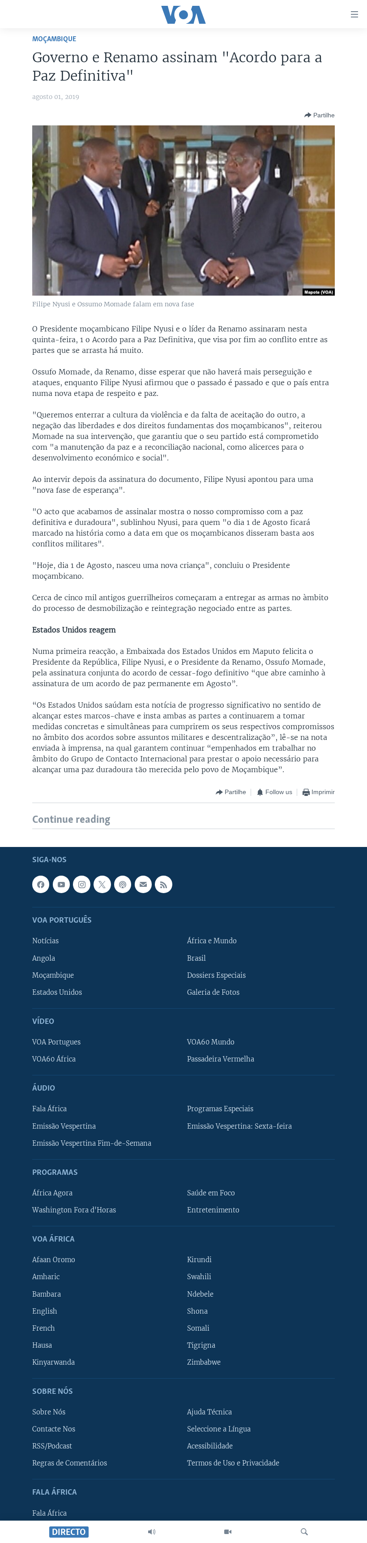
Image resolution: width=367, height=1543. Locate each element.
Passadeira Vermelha (220, 1059)
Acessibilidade (210, 1446)
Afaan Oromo (53, 1260)
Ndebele (200, 1294)
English (44, 1311)
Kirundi (199, 1260)
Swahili (199, 1277)
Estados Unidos (57, 992)
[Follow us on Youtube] (61, 884)
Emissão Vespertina (64, 1126)
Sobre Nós (48, 1412)
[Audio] (151, 1532)
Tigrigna (201, 1345)
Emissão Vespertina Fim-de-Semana (91, 1143)
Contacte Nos (53, 1429)
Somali (198, 1328)
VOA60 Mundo (211, 1042)
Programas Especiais (220, 1109)
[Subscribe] (143, 884)
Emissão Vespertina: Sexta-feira (239, 1126)
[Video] (227, 1532)
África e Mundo (212, 941)
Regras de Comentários (69, 1463)
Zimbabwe (204, 1362)
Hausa (42, 1345)
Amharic (46, 1277)
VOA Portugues (56, 1042)
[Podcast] (122, 884)
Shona (197, 1311)
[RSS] (163, 884)
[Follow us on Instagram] (81, 884)
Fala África (49, 1109)
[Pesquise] (304, 1532)
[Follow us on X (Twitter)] (102, 884)
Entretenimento (213, 1210)
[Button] (319, 115)
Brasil (196, 958)
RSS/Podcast (52, 1446)
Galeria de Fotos (213, 992)
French (43, 1328)
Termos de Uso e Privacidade (233, 1463)
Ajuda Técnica (209, 1412)
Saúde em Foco (211, 1193)
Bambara (46, 1294)
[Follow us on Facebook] (40, 884)
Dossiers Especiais (216, 975)
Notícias (45, 941)
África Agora (52, 1193)
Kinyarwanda (53, 1362)
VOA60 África (54, 1059)
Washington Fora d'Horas (74, 1210)
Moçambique (54, 39)
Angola (43, 958)
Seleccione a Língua (219, 1429)
